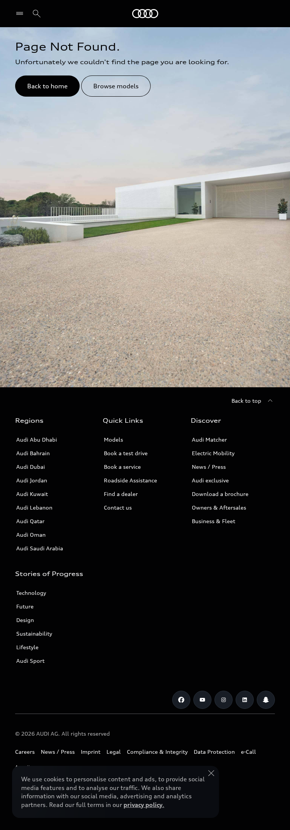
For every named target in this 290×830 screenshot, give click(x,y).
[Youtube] (202, 700)
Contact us (118, 507)
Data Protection (214, 751)
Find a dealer (121, 494)
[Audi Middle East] (145, 13)
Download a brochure (220, 494)
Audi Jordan (31, 480)
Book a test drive (126, 453)
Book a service (122, 467)
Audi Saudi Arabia (39, 548)
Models (113, 439)
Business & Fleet (213, 521)
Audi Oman (31, 534)
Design (25, 620)
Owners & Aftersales (219, 507)
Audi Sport (30, 661)
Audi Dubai (30, 467)
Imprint (90, 751)
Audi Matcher (209, 439)
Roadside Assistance (130, 480)
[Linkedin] (245, 700)
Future (25, 606)
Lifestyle (27, 647)
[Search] (37, 14)
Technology (31, 593)
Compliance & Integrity (157, 751)
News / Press (209, 467)
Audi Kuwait (32, 494)
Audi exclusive (210, 480)
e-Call (248, 751)
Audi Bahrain (33, 453)
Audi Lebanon (34, 507)
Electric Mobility (213, 453)
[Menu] (21, 13)
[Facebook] (181, 700)
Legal (113, 751)
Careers (25, 751)
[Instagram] (223, 700)
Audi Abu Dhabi (36, 439)
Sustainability (34, 633)
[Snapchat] (266, 700)
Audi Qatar (30, 521)
